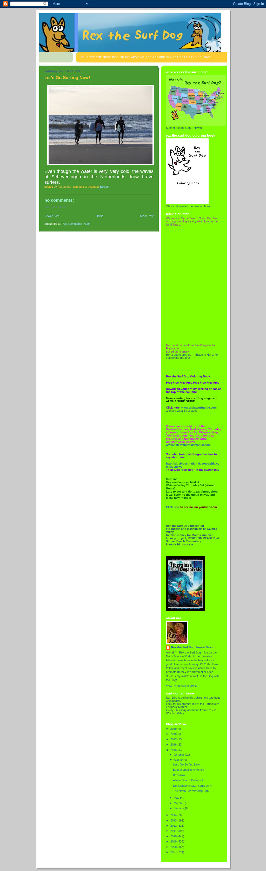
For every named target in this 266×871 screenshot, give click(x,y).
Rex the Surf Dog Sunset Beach (192, 647)
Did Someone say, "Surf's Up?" (192, 785)
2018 (173, 733)
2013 (173, 820)
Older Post (147, 215)
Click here (172, 507)
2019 (173, 728)
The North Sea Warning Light (191, 790)
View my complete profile (181, 685)
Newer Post (51, 215)
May (177, 797)
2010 (173, 836)
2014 (173, 815)
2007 (173, 852)
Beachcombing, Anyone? (188, 769)
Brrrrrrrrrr (179, 775)
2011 (173, 830)
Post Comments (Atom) (76, 223)
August (178, 759)
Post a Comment (54, 207)
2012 (173, 825)
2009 (173, 841)
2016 (173, 744)
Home (99, 215)
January (179, 808)
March (178, 803)
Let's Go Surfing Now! (187, 764)
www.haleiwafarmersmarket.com (188, 444)
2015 (173, 749)
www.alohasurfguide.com (199, 407)
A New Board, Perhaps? (188, 780)
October (179, 754)
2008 (173, 846)
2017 (173, 739)
